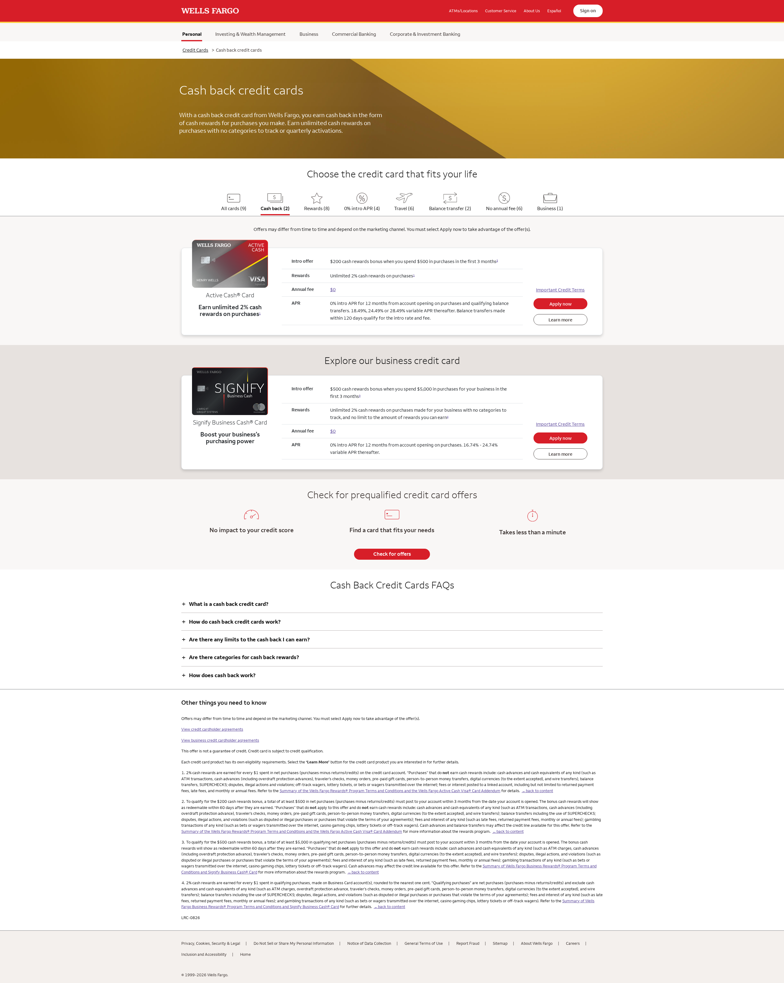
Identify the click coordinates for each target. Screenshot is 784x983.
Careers (573, 943)
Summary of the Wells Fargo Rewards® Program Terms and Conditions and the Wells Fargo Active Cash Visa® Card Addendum (390, 790)
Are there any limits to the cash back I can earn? (246, 639)
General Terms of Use (424, 943)
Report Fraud (467, 943)
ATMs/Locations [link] (463, 10)
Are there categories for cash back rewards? (240, 657)
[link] (210, 11)
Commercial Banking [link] (354, 34)
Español (554, 10)
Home (245, 954)
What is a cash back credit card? (225, 604)
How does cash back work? (218, 675)
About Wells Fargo (536, 943)
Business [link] (309, 34)
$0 (333, 289)
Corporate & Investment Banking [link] (425, 34)
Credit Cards (195, 50)
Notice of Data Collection (369, 943)
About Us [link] (532, 10)
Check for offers (392, 554)
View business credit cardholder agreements (220, 740)
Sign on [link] (588, 10)
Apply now (560, 304)
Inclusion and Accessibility (204, 954)
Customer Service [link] (500, 10)
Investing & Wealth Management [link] (250, 34)
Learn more (560, 320)
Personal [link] (192, 35)
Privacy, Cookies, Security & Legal (210, 943)
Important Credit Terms (560, 290)
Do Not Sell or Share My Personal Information (294, 943)
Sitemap (500, 943)
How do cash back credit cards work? (231, 622)
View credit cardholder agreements (212, 729)
